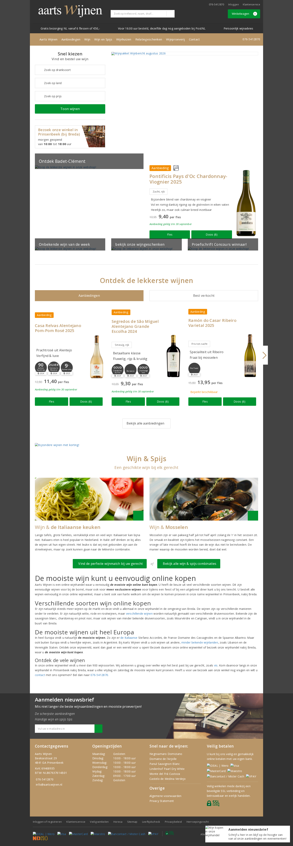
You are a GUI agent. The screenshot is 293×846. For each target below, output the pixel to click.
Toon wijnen (70, 109)
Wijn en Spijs (103, 39)
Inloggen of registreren (47, 821)
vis (216, 665)
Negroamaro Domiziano (165, 754)
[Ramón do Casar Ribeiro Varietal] (250, 355)
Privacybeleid (173, 821)
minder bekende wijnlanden (199, 642)
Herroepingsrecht (198, 821)
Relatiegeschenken (148, 39)
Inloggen (233, 4)
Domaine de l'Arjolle (163, 759)
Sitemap (132, 821)
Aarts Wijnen (48, 39)
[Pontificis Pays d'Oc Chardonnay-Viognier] (246, 203)
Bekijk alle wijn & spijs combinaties (188, 563)
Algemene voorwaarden (165, 796)
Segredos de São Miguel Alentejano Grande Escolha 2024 (135, 326)
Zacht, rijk (159, 191)
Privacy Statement (161, 801)
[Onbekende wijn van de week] (70, 249)
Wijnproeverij (175, 39)
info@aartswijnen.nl (49, 784)
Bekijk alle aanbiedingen (145, 423)
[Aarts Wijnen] (70, 11)
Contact (194, 39)
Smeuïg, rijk (122, 345)
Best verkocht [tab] (203, 295)
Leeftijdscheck (151, 821)
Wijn (87, 39)
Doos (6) (211, 234)
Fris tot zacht (199, 344)
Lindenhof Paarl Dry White (167, 769)
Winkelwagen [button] (244, 14)
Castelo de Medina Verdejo (167, 779)
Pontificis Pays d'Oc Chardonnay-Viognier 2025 (188, 179)
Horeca (118, 821)
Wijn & (67, 527)
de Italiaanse (128, 638)
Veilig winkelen (99, 821)
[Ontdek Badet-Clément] (89, 167)
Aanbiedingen (70, 39)
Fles (169, 234)
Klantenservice (251, 4)
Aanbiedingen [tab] (89, 295)
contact (40, 675)
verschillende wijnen (139, 613)
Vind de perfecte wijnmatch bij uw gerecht (110, 563)
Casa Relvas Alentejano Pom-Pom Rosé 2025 (58, 328)
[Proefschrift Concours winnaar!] (223, 249)
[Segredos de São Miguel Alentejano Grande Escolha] (173, 356)
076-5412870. (99, 675)
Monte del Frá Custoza (164, 774)
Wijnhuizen (123, 39)
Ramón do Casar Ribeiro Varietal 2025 (212, 323)
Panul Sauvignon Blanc (164, 764)
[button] (41, 367)
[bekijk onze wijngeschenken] (146, 249)
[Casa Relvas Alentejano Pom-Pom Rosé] (97, 356)
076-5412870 (216, 4)
